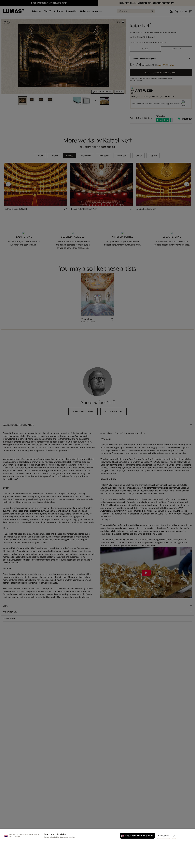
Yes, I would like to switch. (139, 836)
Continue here (163, 836)
